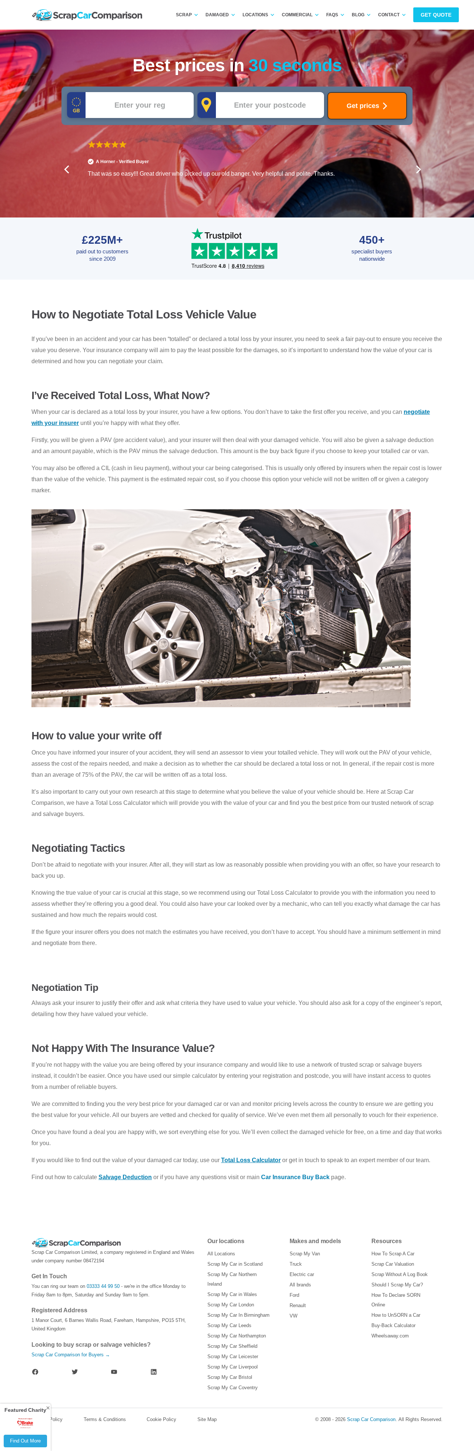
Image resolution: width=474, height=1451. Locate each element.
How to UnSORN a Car (395, 1315)
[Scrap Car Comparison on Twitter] (75, 1371)
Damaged (217, 14)
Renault (298, 1305)
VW (293, 1316)
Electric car (302, 1274)
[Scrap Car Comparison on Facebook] (35, 1371)
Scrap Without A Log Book (399, 1274)
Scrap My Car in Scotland (235, 1264)
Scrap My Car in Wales (232, 1294)
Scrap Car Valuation (392, 1264)
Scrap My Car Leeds (229, 1325)
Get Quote (436, 15)
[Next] (418, 169)
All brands (300, 1285)
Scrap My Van (305, 1253)
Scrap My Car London (230, 1304)
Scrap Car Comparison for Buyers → (70, 1354)
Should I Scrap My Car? (397, 1285)
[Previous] (67, 169)
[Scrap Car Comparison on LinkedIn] (153, 1371)
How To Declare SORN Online (395, 1299)
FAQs (332, 14)
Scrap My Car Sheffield (232, 1346)
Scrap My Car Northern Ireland (232, 1279)
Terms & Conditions (105, 1419)
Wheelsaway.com (390, 1336)
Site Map (207, 1419)
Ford (294, 1295)
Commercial (297, 14)
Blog (358, 14)
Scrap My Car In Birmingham (238, 1315)
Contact (389, 14)
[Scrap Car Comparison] (88, 15)
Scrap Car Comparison (371, 1419)
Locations (255, 14)
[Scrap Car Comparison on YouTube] (114, 1371)
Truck (296, 1264)
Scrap (184, 14)
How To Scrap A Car (392, 1253)
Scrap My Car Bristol (229, 1377)
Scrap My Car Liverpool (232, 1367)
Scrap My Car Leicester (232, 1356)
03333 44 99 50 (103, 1286)
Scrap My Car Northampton (236, 1336)
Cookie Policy (161, 1419)
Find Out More (25, 1441)
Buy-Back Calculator (393, 1325)
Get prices (363, 105)
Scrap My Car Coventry (232, 1387)
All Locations (221, 1253)
